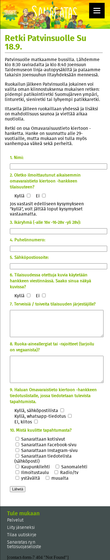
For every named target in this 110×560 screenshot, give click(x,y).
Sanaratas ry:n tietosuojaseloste (24, 544)
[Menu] (97, 10)
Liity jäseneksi (21, 527)
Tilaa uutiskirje (21, 535)
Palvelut (15, 520)
